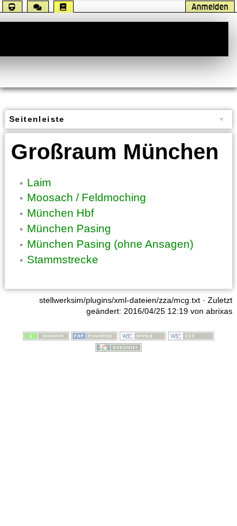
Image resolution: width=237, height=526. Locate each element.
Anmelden (210, 6)
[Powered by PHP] (94, 335)
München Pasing (69, 228)
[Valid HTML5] (143, 335)
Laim (39, 182)
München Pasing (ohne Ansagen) (110, 244)
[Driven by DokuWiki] (118, 346)
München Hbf (60, 213)
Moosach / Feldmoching (86, 197)
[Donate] (46, 335)
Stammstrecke (62, 260)
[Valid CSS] (191, 335)
